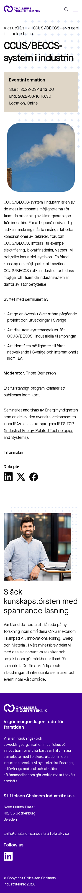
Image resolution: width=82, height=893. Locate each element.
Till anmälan (13, 453)
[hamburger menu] (75, 9)
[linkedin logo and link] (8, 856)
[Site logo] (22, 8)
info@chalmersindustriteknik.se (36, 834)
